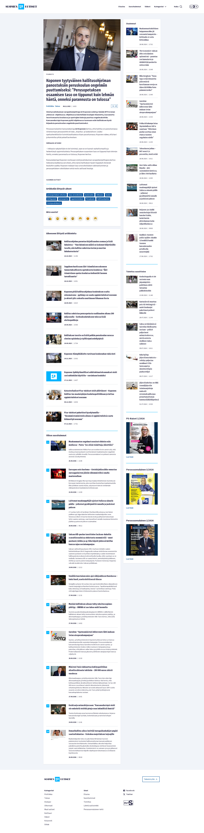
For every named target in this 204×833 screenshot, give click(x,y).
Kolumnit (48, 820)
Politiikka (50, 106)
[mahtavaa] (80, 218)
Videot (147, 6)
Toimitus (87, 802)
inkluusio (99, 195)
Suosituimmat (135, 6)
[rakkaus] (88, 218)
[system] (194, 6)
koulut (108, 195)
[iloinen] (57, 218)
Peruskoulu (90, 199)
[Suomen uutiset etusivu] (22, 6)
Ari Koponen (51, 199)
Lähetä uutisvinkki (91, 805)
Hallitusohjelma (103, 199)
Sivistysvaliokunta (54, 203)
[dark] (191, 6)
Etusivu (122, 6)
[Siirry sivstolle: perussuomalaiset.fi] (141, 803)
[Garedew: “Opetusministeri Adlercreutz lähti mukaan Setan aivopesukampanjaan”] (132, 109)
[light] (196, 6)
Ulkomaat (48, 805)
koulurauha (89, 195)
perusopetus (63, 199)
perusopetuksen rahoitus (56, 195)
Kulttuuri (48, 813)
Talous (57, 106)
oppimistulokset (77, 199)
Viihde (46, 824)
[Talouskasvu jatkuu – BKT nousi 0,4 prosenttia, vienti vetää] (132, 153)
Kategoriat (159, 6)
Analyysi (47, 802)
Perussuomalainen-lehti (93, 809)
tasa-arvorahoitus (75, 195)
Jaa (113, 106)
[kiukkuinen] (73, 218)
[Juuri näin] (50, 218)
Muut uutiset (49, 809)
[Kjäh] (95, 218)
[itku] (65, 218)
